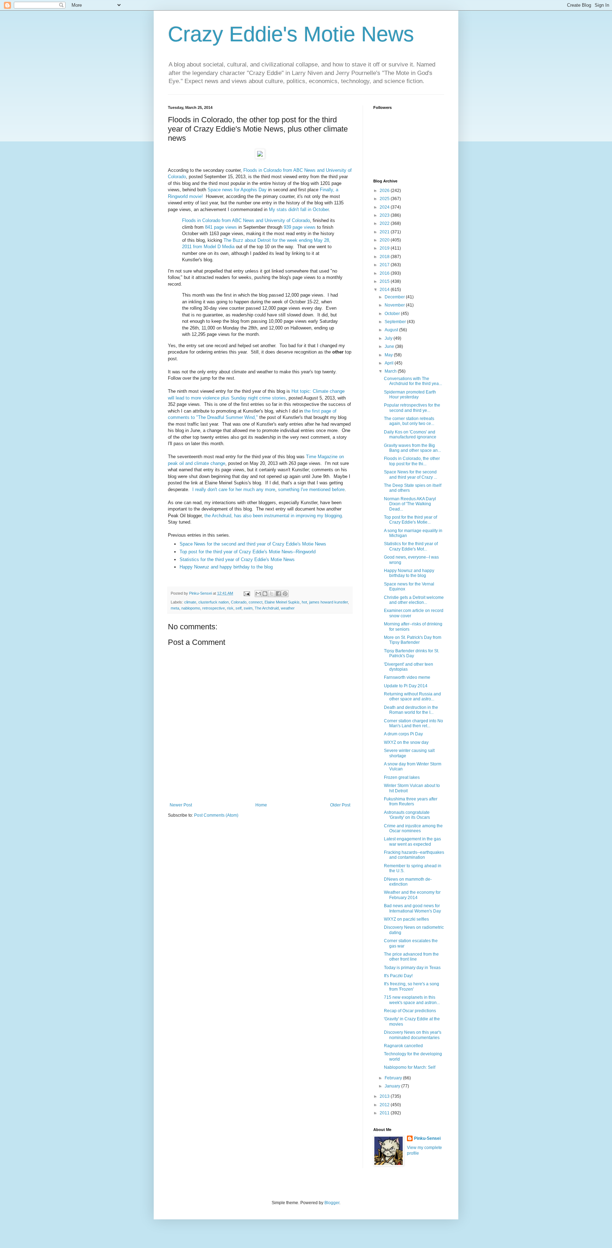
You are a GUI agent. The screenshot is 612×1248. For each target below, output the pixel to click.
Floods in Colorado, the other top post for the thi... (412, 461)
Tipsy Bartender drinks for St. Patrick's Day (411, 653)
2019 (385, 248)
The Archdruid (267, 608)
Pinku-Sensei (427, 1138)
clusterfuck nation (213, 602)
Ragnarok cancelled (403, 1045)
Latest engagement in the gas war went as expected (412, 841)
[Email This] (258, 593)
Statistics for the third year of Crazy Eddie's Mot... (411, 546)
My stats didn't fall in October (299, 209)
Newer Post (181, 805)
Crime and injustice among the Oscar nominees (413, 828)
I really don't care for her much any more (233, 489)
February (394, 1077)
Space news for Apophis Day (237, 189)
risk (230, 608)
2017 (385, 264)
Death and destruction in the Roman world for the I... (411, 710)
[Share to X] (271, 593)
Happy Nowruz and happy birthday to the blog (226, 567)
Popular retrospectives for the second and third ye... (412, 408)
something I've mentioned (304, 489)
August (392, 329)
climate (190, 602)
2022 (385, 223)
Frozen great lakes (402, 777)
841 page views (221, 227)
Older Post (340, 805)
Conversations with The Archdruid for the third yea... (413, 381)
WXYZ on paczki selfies (406, 919)
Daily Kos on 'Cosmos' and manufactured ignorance (410, 434)
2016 (385, 273)
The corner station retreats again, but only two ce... (409, 421)
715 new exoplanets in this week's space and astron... (412, 1000)
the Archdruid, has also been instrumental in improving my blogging (273, 515)
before (338, 489)
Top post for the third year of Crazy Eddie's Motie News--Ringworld (248, 551)
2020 (385, 240)
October (393, 313)
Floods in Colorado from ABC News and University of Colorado (246, 220)
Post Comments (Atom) (216, 815)
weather (288, 608)
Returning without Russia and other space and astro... (412, 696)
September (396, 321)
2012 (385, 1104)
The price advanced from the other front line (411, 957)
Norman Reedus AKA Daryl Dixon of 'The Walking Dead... (410, 504)
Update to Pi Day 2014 (405, 685)
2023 (385, 215)
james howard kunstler (328, 602)
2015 (385, 281)
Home (261, 805)
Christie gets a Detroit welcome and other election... (414, 600)
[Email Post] (246, 593)
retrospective (213, 608)
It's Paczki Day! (398, 975)
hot (304, 602)
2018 (385, 256)
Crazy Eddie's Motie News (291, 34)
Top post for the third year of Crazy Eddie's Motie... (410, 520)
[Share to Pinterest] (285, 593)
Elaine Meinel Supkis (282, 602)
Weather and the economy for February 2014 (412, 895)
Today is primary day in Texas (412, 967)
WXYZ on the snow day (406, 742)
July (389, 338)
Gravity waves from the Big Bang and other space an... (412, 448)
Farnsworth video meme (407, 677)
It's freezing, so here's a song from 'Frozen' (411, 986)
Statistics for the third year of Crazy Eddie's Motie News (237, 559)
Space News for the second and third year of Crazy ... (410, 474)
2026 (385, 190)
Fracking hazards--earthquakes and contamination (414, 855)
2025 (385, 198)
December (395, 296)
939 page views (300, 227)
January (393, 1086)
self (239, 608)
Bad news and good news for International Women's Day (412, 908)
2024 (385, 207)
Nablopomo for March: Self (409, 1067)
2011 (385, 1112)
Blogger (331, 1202)
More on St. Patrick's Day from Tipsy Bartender (412, 640)
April (390, 363)
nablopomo (190, 608)
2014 (385, 289)
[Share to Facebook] (278, 593)
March (391, 371)
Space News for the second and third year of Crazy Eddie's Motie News (253, 544)
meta (175, 608)
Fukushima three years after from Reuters (410, 801)
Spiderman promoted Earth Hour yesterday (410, 395)
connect (255, 602)
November (395, 305)
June (390, 346)
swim (248, 608)
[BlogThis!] (264, 593)
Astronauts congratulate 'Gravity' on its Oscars (407, 815)
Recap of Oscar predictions (410, 1010)
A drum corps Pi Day (403, 733)
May (389, 354)
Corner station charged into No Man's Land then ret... (413, 723)
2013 (385, 1096)
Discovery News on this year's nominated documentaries (412, 1035)
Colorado (238, 602)
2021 (385, 231)
